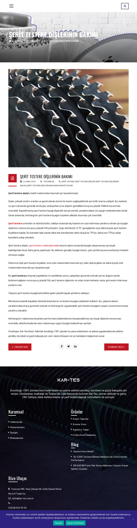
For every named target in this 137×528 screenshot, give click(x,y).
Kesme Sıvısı (79, 424)
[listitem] (37, 507)
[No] (132, 519)
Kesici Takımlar (81, 418)
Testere (69, 185)
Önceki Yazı (21, 347)
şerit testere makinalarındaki (44, 245)
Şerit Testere (67, 181)
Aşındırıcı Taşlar (81, 429)
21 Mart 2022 (29, 181)
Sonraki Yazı (115, 347)
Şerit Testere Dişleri (85, 181)
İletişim (14, 432)
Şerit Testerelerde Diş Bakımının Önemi (46, 185)
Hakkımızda (16, 421)
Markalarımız (16, 437)
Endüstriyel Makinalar (84, 434)
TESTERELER (31, 41)
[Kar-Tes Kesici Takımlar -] (69, 6)
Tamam (58, 523)
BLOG (18, 41)
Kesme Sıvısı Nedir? (83, 451)
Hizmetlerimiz (17, 427)
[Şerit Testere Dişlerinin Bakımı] (68, 118)
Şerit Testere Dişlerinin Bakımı (46, 176)
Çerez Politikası (75, 523)
